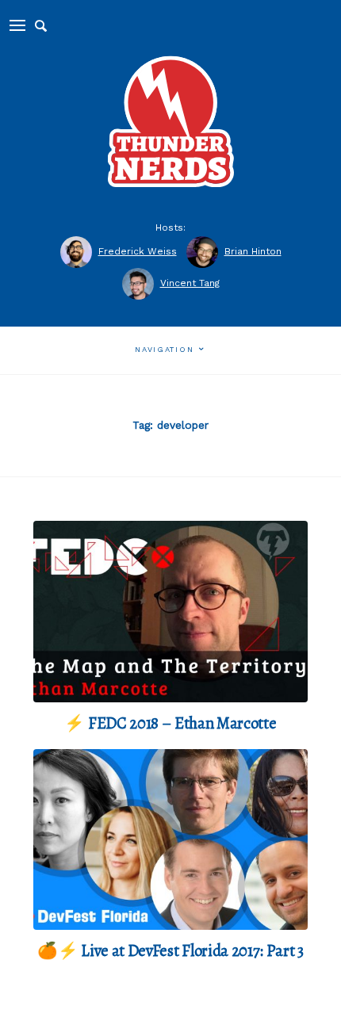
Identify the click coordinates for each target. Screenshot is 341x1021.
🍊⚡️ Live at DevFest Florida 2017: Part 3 (170, 950)
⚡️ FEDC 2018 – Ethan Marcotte (170, 723)
